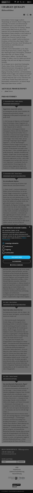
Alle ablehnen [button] (16, 261)
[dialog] (16, 246)
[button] (16, 265)
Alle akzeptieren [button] (17, 257)
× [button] (29, 227)
